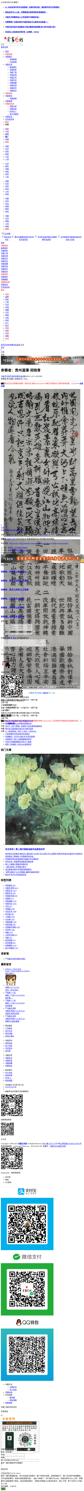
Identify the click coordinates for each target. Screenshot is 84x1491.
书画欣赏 (8, 1060)
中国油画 (10, 901)
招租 (7, 221)
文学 (7, 312)
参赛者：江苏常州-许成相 (12, 598)
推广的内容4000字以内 (9, 1460)
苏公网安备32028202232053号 (70, 1144)
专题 (7, 131)
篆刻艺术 (10, 893)
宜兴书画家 (14, 114)
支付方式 (8, 1031)
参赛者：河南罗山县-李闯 (12, 607)
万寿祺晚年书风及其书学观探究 (17, 734)
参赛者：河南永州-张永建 (18, 550)
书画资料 (8, 96)
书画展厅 (8, 57)
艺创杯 (12, 530)
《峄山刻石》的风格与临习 (15, 867)
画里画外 (13, 67)
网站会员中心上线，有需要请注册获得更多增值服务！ (26, 12)
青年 (7, 166)
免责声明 (8, 1075)
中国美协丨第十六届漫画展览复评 (18, 739)
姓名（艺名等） (7, 1452)
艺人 (7, 323)
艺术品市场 (9, 119)
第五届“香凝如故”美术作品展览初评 (19, 721)
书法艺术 (10, 911)
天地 (7, 307)
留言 (7, 122)
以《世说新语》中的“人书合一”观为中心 (21, 731)
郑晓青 (45, 693)
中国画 (10, 909)
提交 (3, 1489)
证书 (7, 339)
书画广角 (13, 72)
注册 (6, 47)
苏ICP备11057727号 (49, 1144)
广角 (7, 302)
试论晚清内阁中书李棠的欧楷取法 (18, 869)
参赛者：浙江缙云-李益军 (18, 548)
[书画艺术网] (28, 42)
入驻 (7, 157)
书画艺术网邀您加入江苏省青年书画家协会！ (22, 17)
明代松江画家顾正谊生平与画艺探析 (19, 729)
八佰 (7, 159)
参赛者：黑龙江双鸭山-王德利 (15, 581)
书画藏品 (4, 279)
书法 (8, 906)
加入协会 (13, 1390)
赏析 (7, 299)
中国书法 (10, 904)
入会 (7, 177)
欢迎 (7, 174)
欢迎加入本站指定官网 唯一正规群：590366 (22, 32)
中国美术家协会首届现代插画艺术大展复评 (21, 859)
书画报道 (13, 59)
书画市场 (13, 85)
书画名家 (13, 109)
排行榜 (7, 1051)
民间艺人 (13, 111)
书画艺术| (53, 1146)
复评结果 (10, 940)
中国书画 (10, 925)
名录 (7, 294)
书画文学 (13, 78)
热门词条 (8, 1046)
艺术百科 (8, 1048)
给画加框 (8, 1403)
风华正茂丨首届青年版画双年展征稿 (19, 862)
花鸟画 (9, 914)
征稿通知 (10, 945)
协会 (7, 171)
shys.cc (47, 535)
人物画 (10, 917)
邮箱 (2, 1457)
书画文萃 (8, 64)
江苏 (7, 164)
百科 (7, 151)
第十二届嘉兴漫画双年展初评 (16, 864)
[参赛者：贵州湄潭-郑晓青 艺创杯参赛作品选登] (42, 536)
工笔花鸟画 (11, 935)
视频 (7, 315)
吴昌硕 (9, 898)
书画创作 (13, 88)
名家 (7, 320)
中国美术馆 (11, 896)
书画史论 (13, 91)
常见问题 (8, 1033)
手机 (2, 1455)
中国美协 (10, 885)
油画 (9, 932)
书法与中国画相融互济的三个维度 (18, 742)
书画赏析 (13, 70)
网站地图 (8, 1080)
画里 (7, 297)
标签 (7, 129)
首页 (7, 51)
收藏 (7, 310)
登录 (2, 47)
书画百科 (8, 93)
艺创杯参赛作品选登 (12, 345)
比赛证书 (13, 1387)
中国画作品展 (12, 927)
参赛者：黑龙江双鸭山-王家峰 (15, 589)
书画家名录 (9, 104)
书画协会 (8, 54)
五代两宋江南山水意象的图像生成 (18, 723)
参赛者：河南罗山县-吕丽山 (13, 571)
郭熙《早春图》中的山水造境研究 (18, 744)
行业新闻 (13, 62)
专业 (7, 204)
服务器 (12, 1397)
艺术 (7, 149)
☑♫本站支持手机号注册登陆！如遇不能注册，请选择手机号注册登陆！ (33, 7)
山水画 (10, 919)
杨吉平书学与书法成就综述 (15, 875)
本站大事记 (9, 1036)
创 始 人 (8, 1078)
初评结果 (10, 943)
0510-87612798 (10, 1087)
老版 (7, 142)
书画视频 (13, 98)
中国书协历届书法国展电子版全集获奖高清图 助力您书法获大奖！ (30, 27)
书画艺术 (13, 80)
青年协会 (8, 1043)
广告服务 (8, 1028)
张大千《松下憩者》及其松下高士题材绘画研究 (23, 726)
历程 (7, 139)
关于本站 (8, 1073)
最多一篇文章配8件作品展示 (12, 1463)
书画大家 (13, 106)
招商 (7, 154)
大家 (7, 318)
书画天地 (13, 75)
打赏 (2, 528)
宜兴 (7, 325)
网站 (7, 209)
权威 (7, 206)
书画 (7, 146)
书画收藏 (13, 83)
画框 (7, 134)
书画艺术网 (5, 376)
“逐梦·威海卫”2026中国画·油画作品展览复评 (22, 872)
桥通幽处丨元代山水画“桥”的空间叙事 (20, 737)
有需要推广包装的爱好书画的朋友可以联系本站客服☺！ (27, 22)
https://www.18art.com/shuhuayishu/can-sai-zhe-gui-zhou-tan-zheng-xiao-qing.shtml (39, 543)
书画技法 (8, 117)
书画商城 (8, 101)
